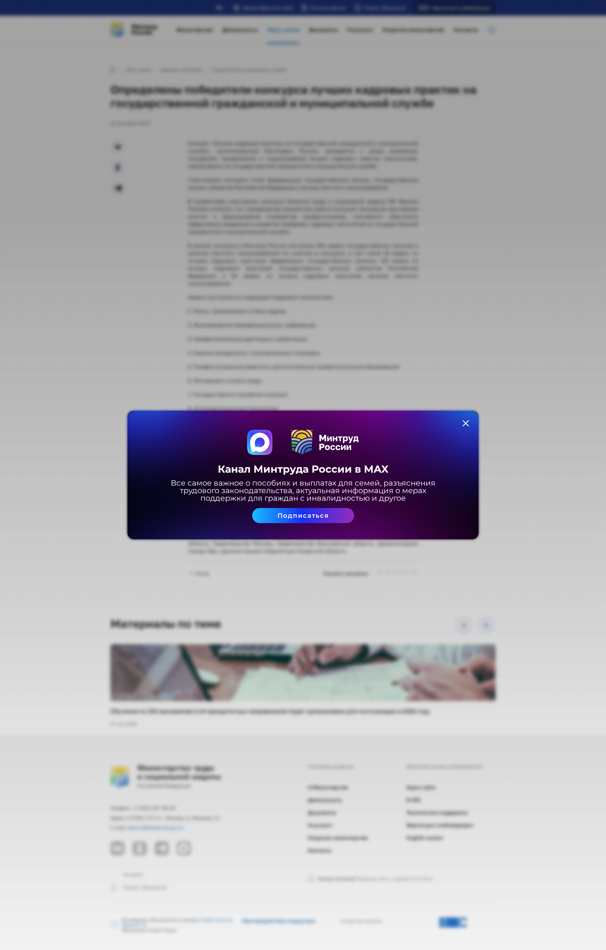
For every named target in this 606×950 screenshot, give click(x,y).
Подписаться (303, 515)
